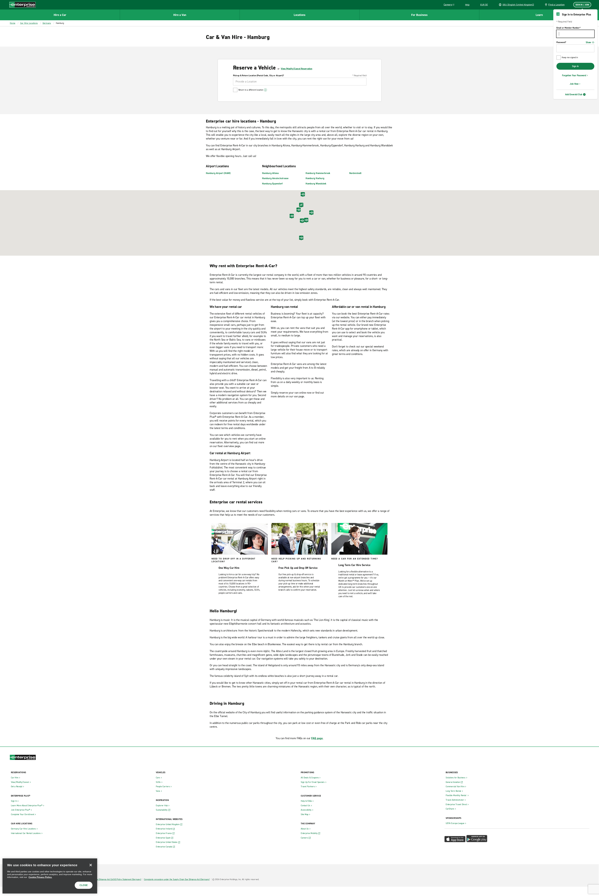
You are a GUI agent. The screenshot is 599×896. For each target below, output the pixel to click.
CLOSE (84, 885)
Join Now (574, 83)
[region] (49, 876)
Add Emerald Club (573, 94)
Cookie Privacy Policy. (40, 877)
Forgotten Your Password (574, 75)
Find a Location (556, 4)
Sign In (575, 66)
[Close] (91, 865)
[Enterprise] (22, 4)
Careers (450, 5)
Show (588, 42)
